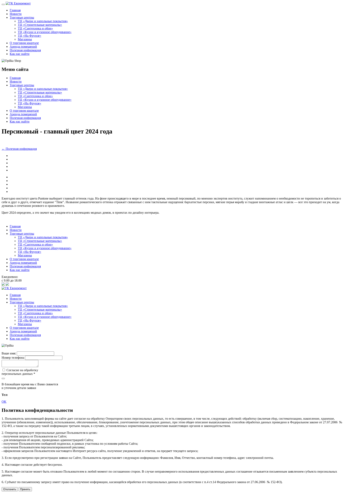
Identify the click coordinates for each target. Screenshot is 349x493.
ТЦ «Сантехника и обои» (35, 28)
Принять (25, 489)
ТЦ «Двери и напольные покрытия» (43, 21)
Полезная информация (25, 50)
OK (4, 401)
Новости (16, 14)
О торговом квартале (24, 43)
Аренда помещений (23, 46)
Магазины (25, 39)
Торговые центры (22, 17)
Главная (15, 10)
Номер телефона (13, 357)
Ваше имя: (9, 353)
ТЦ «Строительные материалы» (40, 24)
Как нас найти (19, 54)
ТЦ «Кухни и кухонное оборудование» (44, 32)
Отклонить (9, 489)
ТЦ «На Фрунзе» (29, 35)
